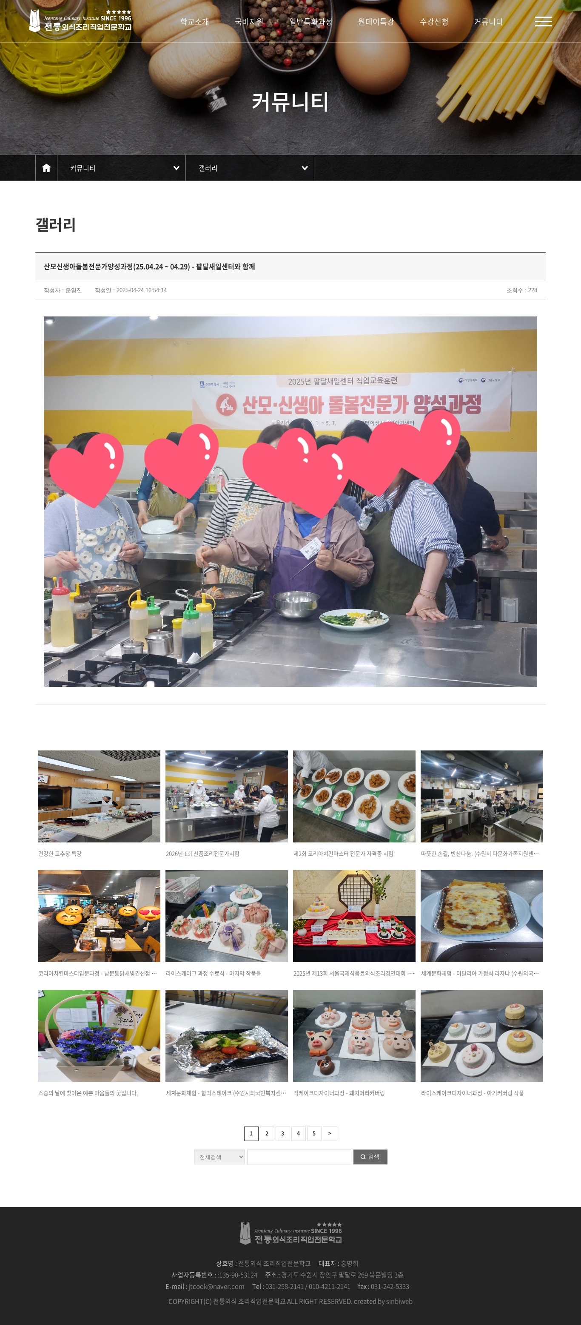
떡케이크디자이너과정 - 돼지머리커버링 (339, 1093)
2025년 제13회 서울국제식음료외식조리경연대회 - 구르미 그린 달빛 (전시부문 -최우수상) (395, 973)
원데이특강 (376, 21)
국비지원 (249, 21)
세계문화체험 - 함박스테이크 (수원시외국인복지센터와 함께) (235, 1093)
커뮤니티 (488, 21)
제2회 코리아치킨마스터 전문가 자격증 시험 (343, 853)
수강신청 (434, 21)
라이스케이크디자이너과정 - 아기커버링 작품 (472, 1093)
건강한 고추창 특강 (60, 853)
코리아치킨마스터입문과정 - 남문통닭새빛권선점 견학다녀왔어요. (113, 973)
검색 (373, 1156)
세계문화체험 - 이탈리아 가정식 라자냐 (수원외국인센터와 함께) (494, 973)
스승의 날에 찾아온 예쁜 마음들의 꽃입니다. (88, 1093)
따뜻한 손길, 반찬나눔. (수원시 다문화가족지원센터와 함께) (489, 853)
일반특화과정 (311, 21)
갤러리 (208, 168)
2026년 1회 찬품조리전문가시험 (202, 853)
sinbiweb (399, 1301)
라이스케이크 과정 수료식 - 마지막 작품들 (213, 973)
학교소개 (194, 21)
